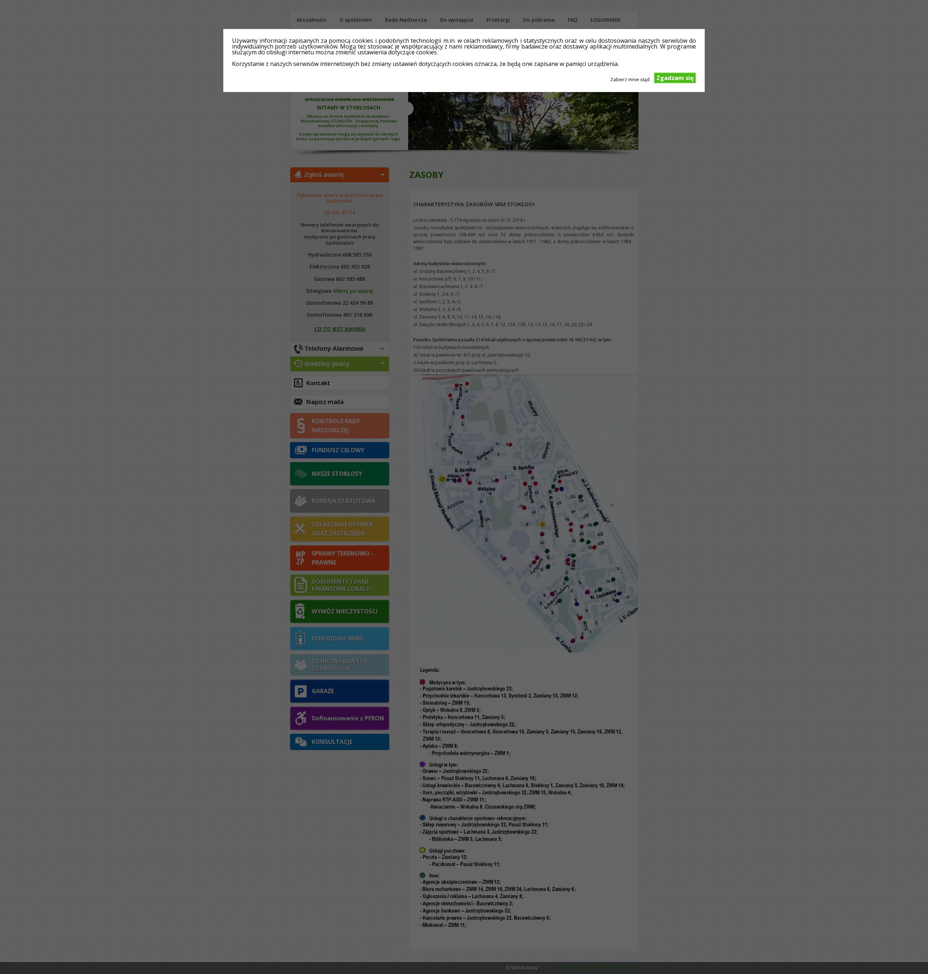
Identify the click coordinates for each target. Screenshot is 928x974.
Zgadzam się (674, 78)
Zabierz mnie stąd (630, 79)
